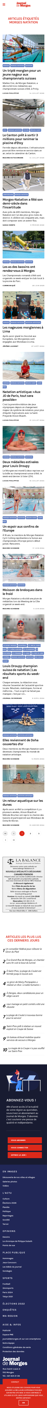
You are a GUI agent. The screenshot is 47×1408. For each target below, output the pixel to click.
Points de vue (9, 1245)
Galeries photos (10, 1181)
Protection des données (13, 1351)
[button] (4, 4)
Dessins (6, 1237)
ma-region (10, 1315)
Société (6, 1220)
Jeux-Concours (9, 1262)
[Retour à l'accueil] (15, 1362)
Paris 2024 (8, 1292)
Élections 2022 (14, 1303)
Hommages (8, 1258)
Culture (6, 1199)
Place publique (14, 1252)
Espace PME (8, 1334)
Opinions (9, 1231)
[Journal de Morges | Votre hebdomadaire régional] (23, 4)
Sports (8, 1278)
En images (10, 1171)
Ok (23, 1403)
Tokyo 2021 (8, 1296)
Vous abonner (18, 1140)
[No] (43, 1396)
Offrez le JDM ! (18, 1155)
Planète (6, 1207)
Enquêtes (10, 1309)
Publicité (6, 1330)
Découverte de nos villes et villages (19, 1177)
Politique (7, 1211)
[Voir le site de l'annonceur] (23, 884)
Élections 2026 (9, 1203)
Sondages (7, 1271)
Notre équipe (8, 1343)
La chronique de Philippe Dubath (17, 1241)
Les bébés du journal (12, 1267)
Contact (15, 1382)
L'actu (7, 1193)
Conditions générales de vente (17, 1347)
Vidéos (6, 1186)
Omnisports (8, 1288)
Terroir (6, 1224)
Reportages (8, 1216)
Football (6, 1284)
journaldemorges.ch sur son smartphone (22, 1339)
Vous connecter (19, 1148)
